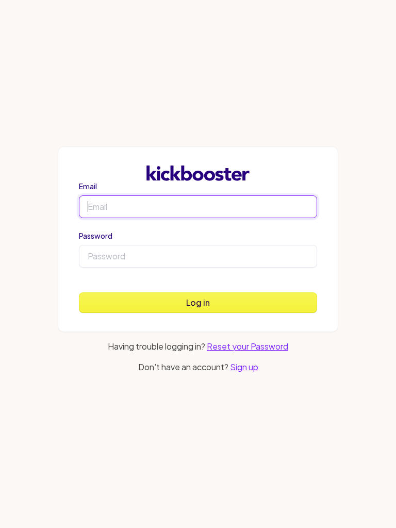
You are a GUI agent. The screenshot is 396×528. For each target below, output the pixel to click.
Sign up (244, 366)
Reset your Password (247, 346)
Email (88, 186)
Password (95, 235)
